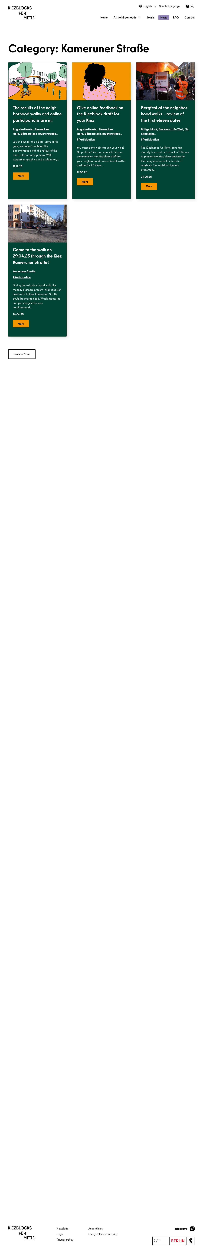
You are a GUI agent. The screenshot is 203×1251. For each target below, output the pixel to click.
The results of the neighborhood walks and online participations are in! (37, 113)
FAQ (176, 17)
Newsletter (63, 1228)
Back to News (22, 354)
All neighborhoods (125, 17)
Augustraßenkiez (23, 129)
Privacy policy (65, 1240)
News (163, 17)
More (21, 176)
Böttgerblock (29, 134)
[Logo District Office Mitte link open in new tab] (173, 1241)
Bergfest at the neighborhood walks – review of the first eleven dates (165, 113)
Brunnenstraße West (171, 129)
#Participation (86, 139)
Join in (150, 17)
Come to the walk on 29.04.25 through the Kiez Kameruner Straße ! (37, 255)
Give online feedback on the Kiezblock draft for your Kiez (100, 113)
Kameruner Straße (24, 271)
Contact (190, 17)
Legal (60, 1234)
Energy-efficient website (102, 1234)
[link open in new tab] (192, 1228)
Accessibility (95, 1228)
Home (104, 17)
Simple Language (169, 6)
